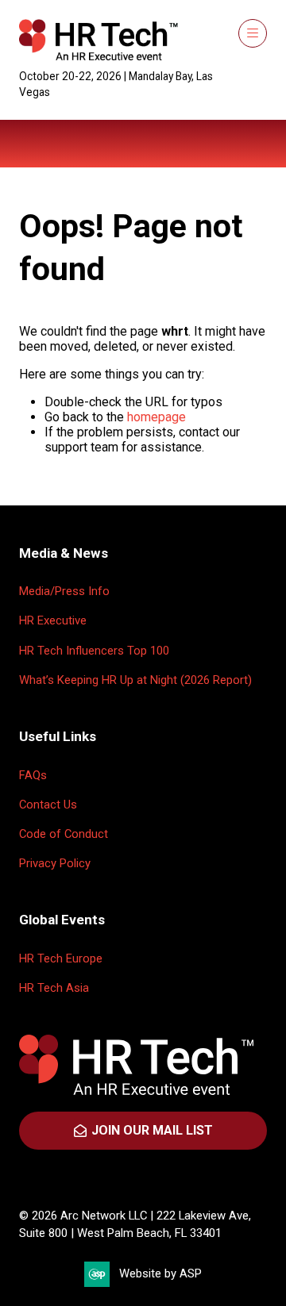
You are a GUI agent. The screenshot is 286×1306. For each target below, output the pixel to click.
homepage (156, 416)
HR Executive (53, 620)
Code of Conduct (63, 834)
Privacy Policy (55, 863)
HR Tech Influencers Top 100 (94, 650)
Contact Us (48, 804)
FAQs (33, 775)
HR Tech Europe (60, 958)
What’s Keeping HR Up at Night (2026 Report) (135, 680)
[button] (252, 33)
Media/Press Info (64, 591)
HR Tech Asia (54, 988)
